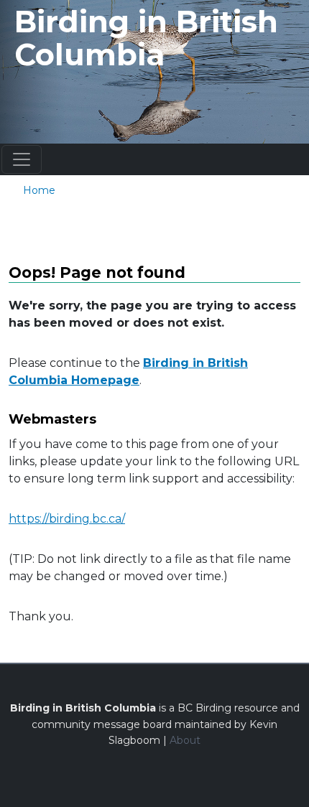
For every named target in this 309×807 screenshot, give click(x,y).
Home (39, 190)
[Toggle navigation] (21, 159)
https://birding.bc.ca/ (67, 519)
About (185, 740)
